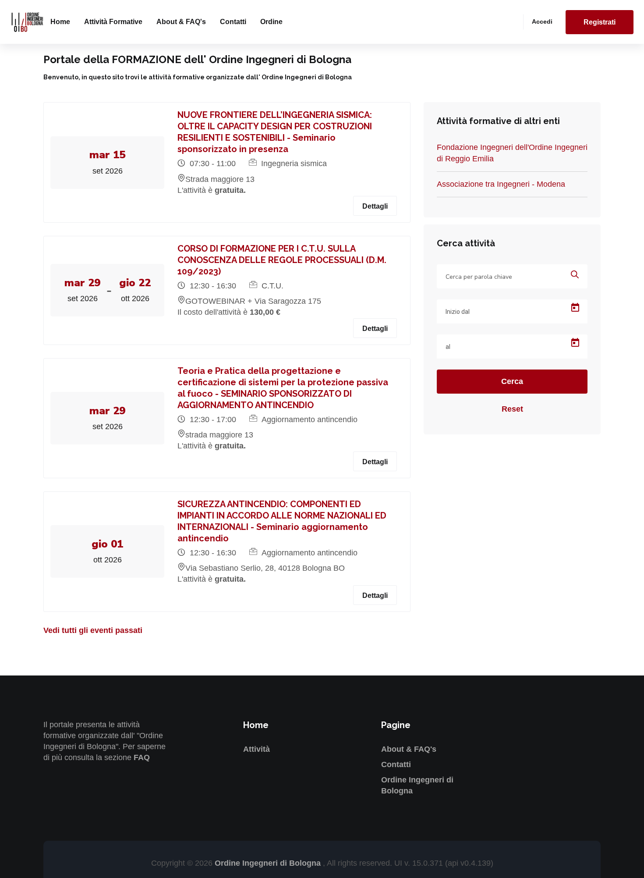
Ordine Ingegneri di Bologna (269, 863)
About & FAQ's (181, 21)
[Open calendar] (575, 307)
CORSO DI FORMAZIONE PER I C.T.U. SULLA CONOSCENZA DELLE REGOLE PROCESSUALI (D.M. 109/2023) (281, 260)
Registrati (600, 22)
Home (60, 21)
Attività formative (113, 21)
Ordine (271, 21)
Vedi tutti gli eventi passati (92, 630)
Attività (256, 749)
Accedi (542, 21)
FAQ (142, 757)
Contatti (233, 21)
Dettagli (375, 206)
